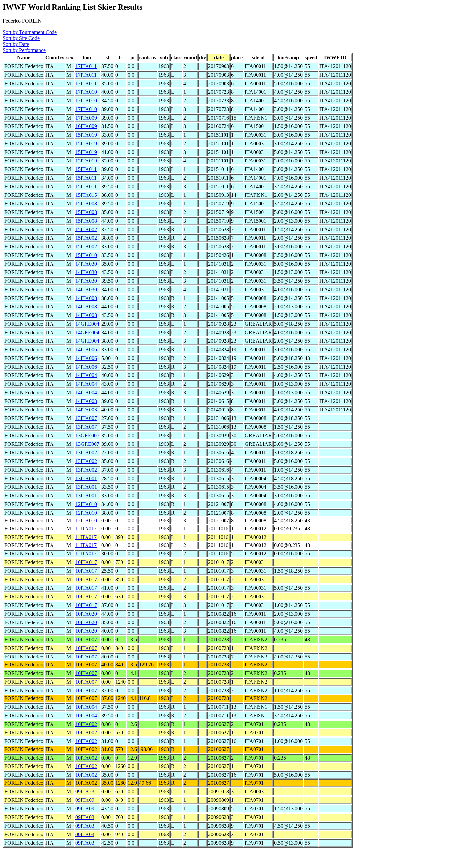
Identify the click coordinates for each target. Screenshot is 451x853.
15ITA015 (86, 195)
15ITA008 (86, 203)
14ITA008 (86, 298)
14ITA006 (86, 349)
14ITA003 (86, 401)
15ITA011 (86, 169)
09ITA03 (84, 817)
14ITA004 (86, 375)
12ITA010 (86, 504)
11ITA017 (86, 528)
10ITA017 (86, 562)
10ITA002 (86, 724)
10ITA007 (86, 639)
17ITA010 (86, 92)
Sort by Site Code (21, 38)
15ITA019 (86, 135)
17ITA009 (86, 118)
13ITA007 (86, 418)
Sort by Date (16, 44)
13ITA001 (86, 478)
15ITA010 (86, 255)
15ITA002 (86, 229)
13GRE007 (87, 435)
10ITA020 (86, 614)
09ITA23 (84, 791)
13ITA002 (86, 452)
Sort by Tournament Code (30, 32)
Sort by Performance (24, 50)
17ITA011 (86, 66)
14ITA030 (86, 264)
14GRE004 (87, 324)
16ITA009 (86, 126)
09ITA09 (84, 800)
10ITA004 (86, 707)
